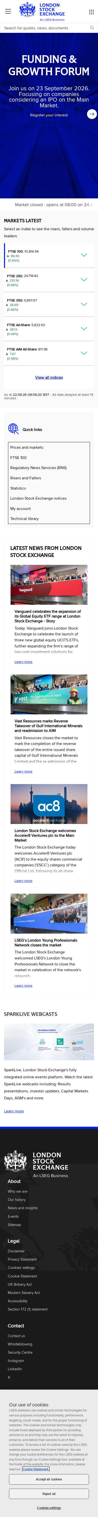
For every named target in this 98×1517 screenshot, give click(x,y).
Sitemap (14, 1225)
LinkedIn (15, 1369)
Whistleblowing (20, 1344)
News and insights (23, 1208)
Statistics (18, 488)
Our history (17, 1199)
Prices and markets (26, 447)
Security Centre (20, 1352)
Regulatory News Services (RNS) (38, 467)
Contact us (16, 1336)
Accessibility (17, 1301)
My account (20, 508)
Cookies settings (49, 1507)
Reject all (49, 1493)
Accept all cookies (49, 1479)
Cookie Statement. (36, 1469)
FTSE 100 (18, 457)
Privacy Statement (22, 1259)
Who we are (17, 1191)
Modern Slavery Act (24, 1293)
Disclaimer (16, 1251)
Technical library (24, 518)
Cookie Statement (22, 1276)
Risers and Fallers (25, 478)
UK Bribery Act (20, 1284)
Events (13, 1216)
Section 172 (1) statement (27, 1309)
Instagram (16, 1360)
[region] (49, 1453)
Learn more (23, 661)
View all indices (49, 377)
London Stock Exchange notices (38, 498)
